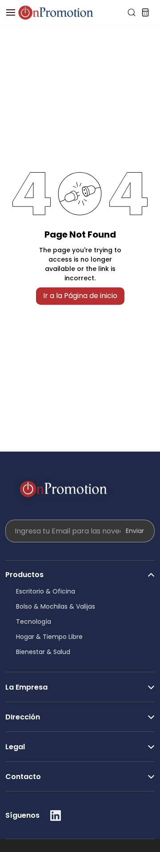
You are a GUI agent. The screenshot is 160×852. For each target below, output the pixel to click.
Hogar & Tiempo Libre (49, 636)
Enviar (135, 530)
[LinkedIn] (55, 815)
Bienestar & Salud (43, 651)
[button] (80, 570)
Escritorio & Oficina (45, 591)
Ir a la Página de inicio (80, 296)
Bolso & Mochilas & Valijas (55, 606)
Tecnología (33, 621)
